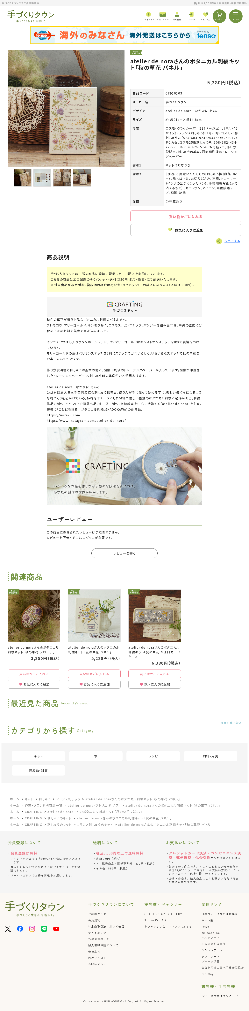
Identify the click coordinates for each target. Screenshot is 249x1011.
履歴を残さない (231, 723)
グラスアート (211, 956)
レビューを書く (124, 553)
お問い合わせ (97, 964)
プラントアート (212, 950)
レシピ (153, 756)
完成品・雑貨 (38, 770)
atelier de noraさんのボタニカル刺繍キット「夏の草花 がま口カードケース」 (154, 652)
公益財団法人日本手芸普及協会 (223, 967)
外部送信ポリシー (100, 939)
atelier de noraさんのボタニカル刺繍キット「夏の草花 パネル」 (93, 649)
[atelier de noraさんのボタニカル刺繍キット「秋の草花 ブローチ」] (34, 615)
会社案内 (94, 952)
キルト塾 (208, 920)
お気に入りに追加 (189, 230)
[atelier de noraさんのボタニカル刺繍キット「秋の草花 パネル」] (66, 108)
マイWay (208, 974)
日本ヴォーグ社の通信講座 (220, 914)
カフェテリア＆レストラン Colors (167, 926)
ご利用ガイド (97, 914)
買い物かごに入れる (186, 216)
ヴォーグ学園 (211, 961)
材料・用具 (210, 756)
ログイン (88, 537)
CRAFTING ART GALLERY (163, 914)
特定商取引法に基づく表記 (106, 926)
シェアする (232, 240)
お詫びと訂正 (97, 958)
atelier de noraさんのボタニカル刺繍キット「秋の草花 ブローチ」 (33, 649)
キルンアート (211, 937)
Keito (205, 926)
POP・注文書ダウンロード (220, 996)
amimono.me (211, 933)
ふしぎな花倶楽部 (214, 944)
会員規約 (94, 920)
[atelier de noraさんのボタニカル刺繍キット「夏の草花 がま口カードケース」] (154, 615)
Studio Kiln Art (155, 920)
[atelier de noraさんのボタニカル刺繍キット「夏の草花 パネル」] (94, 615)
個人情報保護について (103, 945)
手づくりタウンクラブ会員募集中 (20, 3)
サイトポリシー (98, 933)
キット (38, 756)
